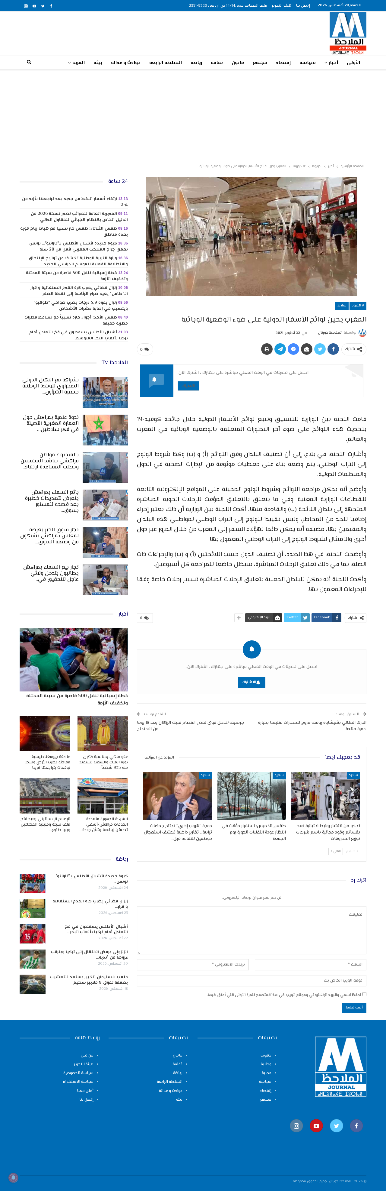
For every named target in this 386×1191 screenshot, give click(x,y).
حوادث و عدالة (126, 63)
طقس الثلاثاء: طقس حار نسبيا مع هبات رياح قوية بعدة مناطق (74, 231)
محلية (266, 1073)
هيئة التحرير (281, 6)
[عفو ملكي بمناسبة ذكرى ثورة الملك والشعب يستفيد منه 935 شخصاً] (103, 733)
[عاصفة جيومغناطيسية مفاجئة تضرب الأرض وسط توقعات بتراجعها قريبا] (45, 733)
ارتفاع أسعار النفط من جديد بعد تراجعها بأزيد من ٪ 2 (75, 202)
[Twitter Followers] (336, 1135)
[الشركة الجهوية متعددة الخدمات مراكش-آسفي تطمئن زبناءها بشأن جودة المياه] (103, 796)
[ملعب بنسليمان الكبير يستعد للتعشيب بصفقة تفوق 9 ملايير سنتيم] (33, 984)
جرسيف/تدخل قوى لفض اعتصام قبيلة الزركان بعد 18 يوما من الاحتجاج (190, 726)
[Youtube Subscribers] (316, 1135)
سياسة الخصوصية (78, 1073)
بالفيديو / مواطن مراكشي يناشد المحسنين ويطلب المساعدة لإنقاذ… (50, 461)
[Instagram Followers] (296, 1135)
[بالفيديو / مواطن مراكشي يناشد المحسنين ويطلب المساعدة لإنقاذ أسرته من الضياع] (105, 467)
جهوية (266, 1056)
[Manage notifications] (13, 1178)
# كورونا (358, 306)
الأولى (353, 63)
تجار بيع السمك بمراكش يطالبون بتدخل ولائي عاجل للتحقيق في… (51, 573)
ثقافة (217, 63)
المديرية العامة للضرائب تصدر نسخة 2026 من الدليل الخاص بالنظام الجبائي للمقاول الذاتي (79, 217)
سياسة (307, 63)
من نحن (87, 1056)
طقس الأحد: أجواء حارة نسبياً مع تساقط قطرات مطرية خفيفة (76, 320)
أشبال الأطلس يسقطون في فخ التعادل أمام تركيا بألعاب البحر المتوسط (78, 335)
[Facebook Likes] (356, 1135)
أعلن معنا (85, 1091)
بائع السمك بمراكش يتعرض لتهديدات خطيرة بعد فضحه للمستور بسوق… (52, 501)
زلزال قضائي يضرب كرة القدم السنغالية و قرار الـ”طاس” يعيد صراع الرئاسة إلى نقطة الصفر (79, 291)
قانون (238, 63)
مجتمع (260, 63)
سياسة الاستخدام (78, 1082)
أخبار (333, 63)
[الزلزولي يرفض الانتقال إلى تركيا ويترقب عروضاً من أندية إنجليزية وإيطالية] (33, 959)
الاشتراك (188, 385)
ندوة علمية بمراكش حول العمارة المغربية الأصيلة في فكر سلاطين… (51, 423)
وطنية (266, 1064)
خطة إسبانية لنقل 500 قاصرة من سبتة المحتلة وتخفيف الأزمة (77, 276)
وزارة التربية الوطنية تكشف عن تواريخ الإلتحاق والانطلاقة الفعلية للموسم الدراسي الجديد (78, 261)
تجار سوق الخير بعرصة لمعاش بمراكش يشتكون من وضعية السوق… (49, 536)
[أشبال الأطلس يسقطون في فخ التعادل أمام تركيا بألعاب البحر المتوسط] (33, 933)
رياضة (196, 63)
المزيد (78, 63)
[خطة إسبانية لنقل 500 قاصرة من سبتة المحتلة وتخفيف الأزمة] (74, 659)
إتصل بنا (303, 6)
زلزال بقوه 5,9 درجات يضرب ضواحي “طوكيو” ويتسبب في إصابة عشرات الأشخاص (80, 305)
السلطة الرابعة (165, 63)
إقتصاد (283, 63)
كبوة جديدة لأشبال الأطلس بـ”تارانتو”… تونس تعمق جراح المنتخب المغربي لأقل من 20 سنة (78, 246)
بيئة (97, 63)
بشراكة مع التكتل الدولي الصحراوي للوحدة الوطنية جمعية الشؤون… (50, 386)
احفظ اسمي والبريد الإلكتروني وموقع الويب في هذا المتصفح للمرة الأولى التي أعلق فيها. (284, 995)
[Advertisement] (193, 115)
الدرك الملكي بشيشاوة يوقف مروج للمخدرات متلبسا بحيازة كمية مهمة (312, 726)
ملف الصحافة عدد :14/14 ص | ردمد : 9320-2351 (228, 6)
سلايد (341, 306)
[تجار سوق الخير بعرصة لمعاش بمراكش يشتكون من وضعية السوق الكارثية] (105, 542)
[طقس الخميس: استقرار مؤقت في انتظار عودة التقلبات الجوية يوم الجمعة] (251, 796)
